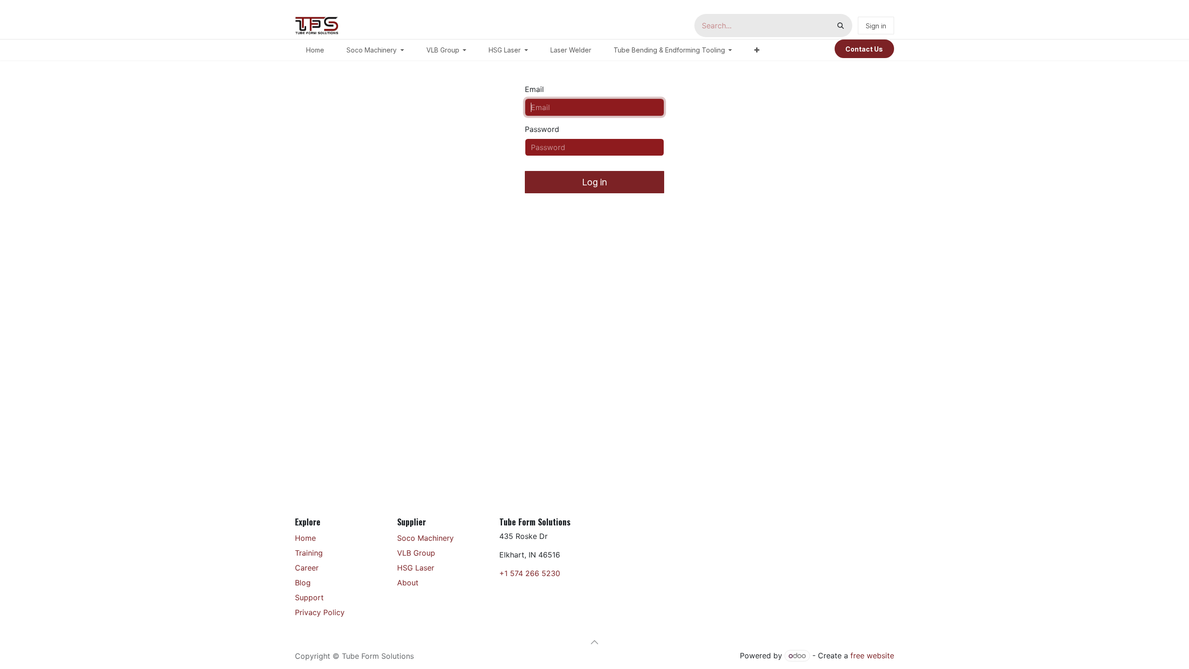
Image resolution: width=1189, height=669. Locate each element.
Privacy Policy (320, 612)
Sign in (876, 26)
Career (307, 567)
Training (309, 553)
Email (534, 89)
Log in (594, 182)
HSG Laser (415, 567)
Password (542, 129)
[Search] (840, 25)
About (407, 582)
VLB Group (416, 553)
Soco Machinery (425, 538)
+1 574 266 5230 (529, 573)
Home (305, 538)
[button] (594, 642)
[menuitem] (315, 50)
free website (872, 655)
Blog (303, 582)
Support (309, 597)
